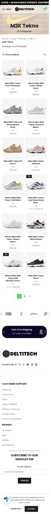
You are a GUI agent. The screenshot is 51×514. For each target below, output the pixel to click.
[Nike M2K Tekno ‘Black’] (36, 262)
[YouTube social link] (28, 364)
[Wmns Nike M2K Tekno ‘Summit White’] (36, 109)
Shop (13, 38)
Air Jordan (7, 430)
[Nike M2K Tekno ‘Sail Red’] (36, 148)
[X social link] (20, 364)
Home (5, 38)
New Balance (8, 445)
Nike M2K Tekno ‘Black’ (36, 276)
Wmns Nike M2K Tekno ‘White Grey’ (36, 85)
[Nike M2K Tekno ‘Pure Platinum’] (13, 70)
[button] (48, 314)
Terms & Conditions (12, 419)
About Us (6, 389)
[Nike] (8, 314)
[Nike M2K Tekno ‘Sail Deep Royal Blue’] (36, 184)
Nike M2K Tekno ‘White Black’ (36, 237)
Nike (31, 38)
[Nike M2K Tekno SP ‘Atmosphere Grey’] (13, 109)
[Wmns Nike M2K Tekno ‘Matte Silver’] (13, 223)
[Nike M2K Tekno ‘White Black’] (36, 223)
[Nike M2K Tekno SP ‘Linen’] (13, 148)
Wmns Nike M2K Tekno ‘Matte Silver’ (13, 239)
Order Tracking (9, 404)
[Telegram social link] (36, 364)
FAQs (4, 399)
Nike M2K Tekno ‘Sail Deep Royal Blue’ (36, 200)
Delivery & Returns (11, 409)
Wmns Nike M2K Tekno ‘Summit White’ (36, 124)
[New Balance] (21, 314)
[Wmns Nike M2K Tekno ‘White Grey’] (36, 70)
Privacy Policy (8, 414)
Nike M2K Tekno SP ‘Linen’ (13, 162)
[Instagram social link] (24, 364)
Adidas (5, 440)
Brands (23, 38)
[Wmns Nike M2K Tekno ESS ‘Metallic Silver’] (13, 262)
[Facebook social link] (16, 364)
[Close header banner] (45, 2)
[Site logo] (24, 9)
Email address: (24, 466)
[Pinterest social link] (32, 364)
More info (16, 508)
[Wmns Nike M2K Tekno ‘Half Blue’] (13, 184)
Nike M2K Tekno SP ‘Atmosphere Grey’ (13, 124)
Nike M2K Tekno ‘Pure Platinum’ (13, 84)
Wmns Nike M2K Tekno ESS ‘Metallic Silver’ (13, 278)
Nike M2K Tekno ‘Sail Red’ (36, 162)
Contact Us (7, 394)
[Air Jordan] (34, 314)
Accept (31, 509)
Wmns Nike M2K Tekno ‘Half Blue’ (13, 198)
